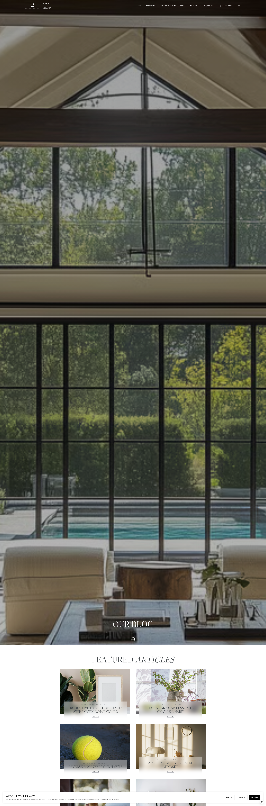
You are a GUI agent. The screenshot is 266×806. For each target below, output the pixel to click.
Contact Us (192, 6)
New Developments (169, 6)
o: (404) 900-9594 (207, 6)
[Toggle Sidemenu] (239, 6)
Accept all (254, 797)
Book (182, 6)
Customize (241, 797)
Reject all (229, 797)
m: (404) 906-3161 (225, 6)
